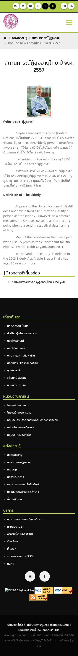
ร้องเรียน (12, 541)
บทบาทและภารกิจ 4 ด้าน (21, 355)
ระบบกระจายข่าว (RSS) (20, 556)
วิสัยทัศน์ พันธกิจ (16, 378)
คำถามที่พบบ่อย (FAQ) (20, 534)
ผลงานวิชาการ (15, 477)
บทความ (12, 470)
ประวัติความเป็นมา (17, 326)
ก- (16, 6)
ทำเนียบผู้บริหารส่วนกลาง (22, 333)
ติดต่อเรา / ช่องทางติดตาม (22, 363)
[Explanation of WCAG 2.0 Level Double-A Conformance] (44, 590)
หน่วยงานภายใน (16, 385)
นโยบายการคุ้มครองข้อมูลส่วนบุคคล (48, 625)
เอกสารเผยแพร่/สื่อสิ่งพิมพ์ (23, 484)
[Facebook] (44, 576)
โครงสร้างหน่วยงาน (18, 405)
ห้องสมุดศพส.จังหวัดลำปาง (23, 492)
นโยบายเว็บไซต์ (16, 625)
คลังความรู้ (19, 37)
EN (71, 6)
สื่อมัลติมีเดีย (14, 499)
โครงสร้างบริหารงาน (19, 412)
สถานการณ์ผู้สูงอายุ (46, 37)
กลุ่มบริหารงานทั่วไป (19, 435)
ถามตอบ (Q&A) (16, 527)
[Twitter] (30, 576)
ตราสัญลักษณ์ (15, 341)
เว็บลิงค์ (11, 549)
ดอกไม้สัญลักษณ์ (17, 348)
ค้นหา (10, 564)
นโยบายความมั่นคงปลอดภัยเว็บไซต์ (39, 630)
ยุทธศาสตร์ (13, 370)
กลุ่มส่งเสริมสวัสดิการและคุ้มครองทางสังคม (32, 420)
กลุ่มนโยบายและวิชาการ (21, 427)
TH (64, 6)
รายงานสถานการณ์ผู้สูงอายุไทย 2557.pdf (38, 282)
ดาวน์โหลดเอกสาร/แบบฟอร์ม (24, 519)
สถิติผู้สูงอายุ (14, 455)
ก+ (30, 6)
